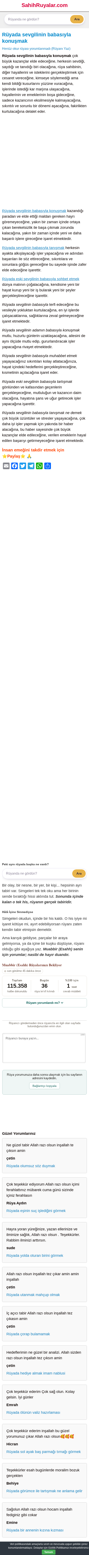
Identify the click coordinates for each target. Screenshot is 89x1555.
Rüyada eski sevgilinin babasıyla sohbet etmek (40, 279)
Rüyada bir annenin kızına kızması (35, 1530)
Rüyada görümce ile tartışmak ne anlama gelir (44, 1491)
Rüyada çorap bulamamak (28, 1334)
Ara (76, 19)
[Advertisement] (44, 162)
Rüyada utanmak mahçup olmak (33, 1295)
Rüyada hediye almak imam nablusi (35, 1373)
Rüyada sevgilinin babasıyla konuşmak (34, 211)
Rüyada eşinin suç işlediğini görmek (36, 1211)
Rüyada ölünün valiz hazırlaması (33, 1412)
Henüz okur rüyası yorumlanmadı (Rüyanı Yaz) (36, 48)
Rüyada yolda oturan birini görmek (34, 1255)
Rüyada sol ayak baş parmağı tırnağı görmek (43, 1452)
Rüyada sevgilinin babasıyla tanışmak (33, 248)
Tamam (48, 1552)
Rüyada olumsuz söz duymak (30, 1166)
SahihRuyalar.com (45, 5)
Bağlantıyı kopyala (44, 1085)
